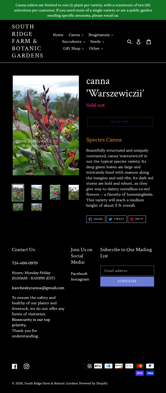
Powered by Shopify (93, 383)
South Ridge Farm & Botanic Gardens (27, 41)
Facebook (79, 273)
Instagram (80, 278)
